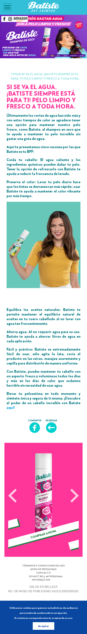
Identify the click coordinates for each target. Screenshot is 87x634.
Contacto (43, 572)
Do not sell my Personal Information (46, 578)
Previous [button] (12, 496)
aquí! (11, 407)
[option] (43, 501)
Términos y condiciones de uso (43, 565)
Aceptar (43, 626)
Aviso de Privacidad (43, 569)
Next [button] (74, 496)
